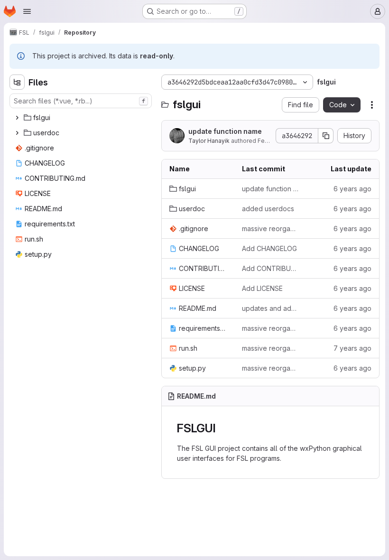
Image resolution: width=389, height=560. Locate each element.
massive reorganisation (270, 348)
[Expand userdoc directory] (17, 133)
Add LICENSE (262, 288)
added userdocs (268, 209)
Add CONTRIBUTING (270, 268)
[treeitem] (81, 117)
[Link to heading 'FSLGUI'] (222, 428)
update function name (225, 131)
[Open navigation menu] (27, 11)
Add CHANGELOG (269, 248)
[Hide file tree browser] (17, 82)
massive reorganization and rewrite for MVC (270, 228)
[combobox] (80, 100)
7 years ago (352, 348)
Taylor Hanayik (209, 140)
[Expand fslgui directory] (17, 117)
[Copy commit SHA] (325, 135)
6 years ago (352, 189)
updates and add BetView (270, 308)
